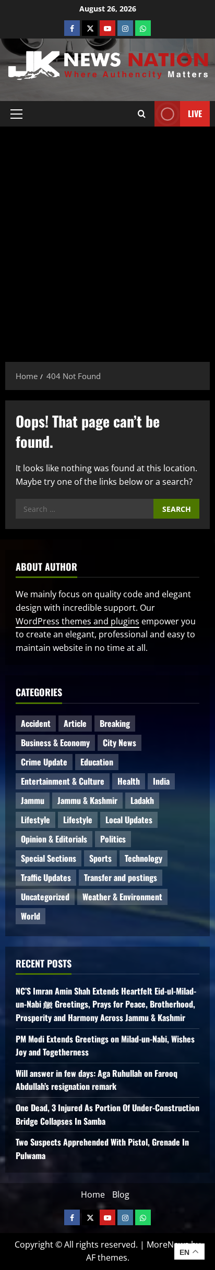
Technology (143, 858)
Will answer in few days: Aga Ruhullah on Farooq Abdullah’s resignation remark (96, 1080)
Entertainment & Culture (62, 781)
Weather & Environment (122, 896)
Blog (120, 1194)
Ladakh (142, 800)
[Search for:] (84, 509)
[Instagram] (125, 28)
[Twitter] (90, 28)
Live (195, 113)
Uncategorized (45, 896)
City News (119, 742)
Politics (113, 839)
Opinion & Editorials (54, 839)
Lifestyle (35, 819)
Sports (100, 858)
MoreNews (168, 1244)
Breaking (115, 723)
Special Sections (48, 858)
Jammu (32, 800)
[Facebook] (72, 28)
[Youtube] (107, 28)
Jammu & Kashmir (87, 800)
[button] (16, 113)
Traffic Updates (46, 877)
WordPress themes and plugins (77, 621)
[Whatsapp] (143, 28)
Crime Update (44, 762)
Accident (36, 723)
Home (93, 1194)
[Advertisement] (107, 239)
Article (75, 723)
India (161, 781)
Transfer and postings (120, 877)
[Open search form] (142, 113)
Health (128, 781)
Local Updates (128, 819)
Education (96, 762)
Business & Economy (55, 742)
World (30, 916)
